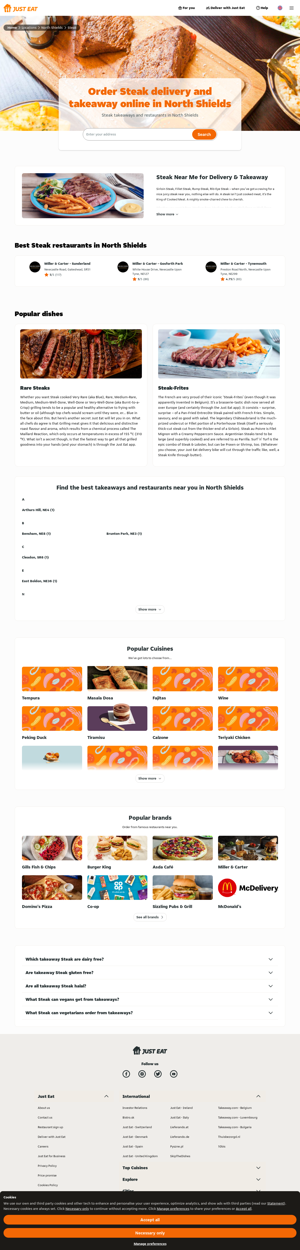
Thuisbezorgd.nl (229, 1137)
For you (189, 7)
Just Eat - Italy (179, 1117)
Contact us (45, 1117)
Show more (165, 214)
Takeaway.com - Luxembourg (237, 1117)
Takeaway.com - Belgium (235, 1108)
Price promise (47, 1175)
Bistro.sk (128, 1117)
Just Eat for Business (51, 1156)
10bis (221, 1146)
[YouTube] (173, 1074)
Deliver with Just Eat (228, 7)
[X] (158, 1074)
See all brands (147, 917)
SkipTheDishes (180, 1156)
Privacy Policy (47, 1166)
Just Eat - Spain (133, 1146)
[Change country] (280, 8)
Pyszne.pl (176, 1146)
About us (44, 1108)
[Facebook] (126, 1074)
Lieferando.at (179, 1127)
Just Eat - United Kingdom (140, 1156)
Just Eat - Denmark (135, 1137)
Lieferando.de (179, 1137)
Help (264, 7)
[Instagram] (142, 1074)
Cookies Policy (48, 1185)
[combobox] (137, 134)
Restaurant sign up (50, 1127)
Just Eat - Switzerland (137, 1127)
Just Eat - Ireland (181, 1108)
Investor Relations (135, 1108)
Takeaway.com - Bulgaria (234, 1127)
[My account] (291, 8)
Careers (43, 1146)
